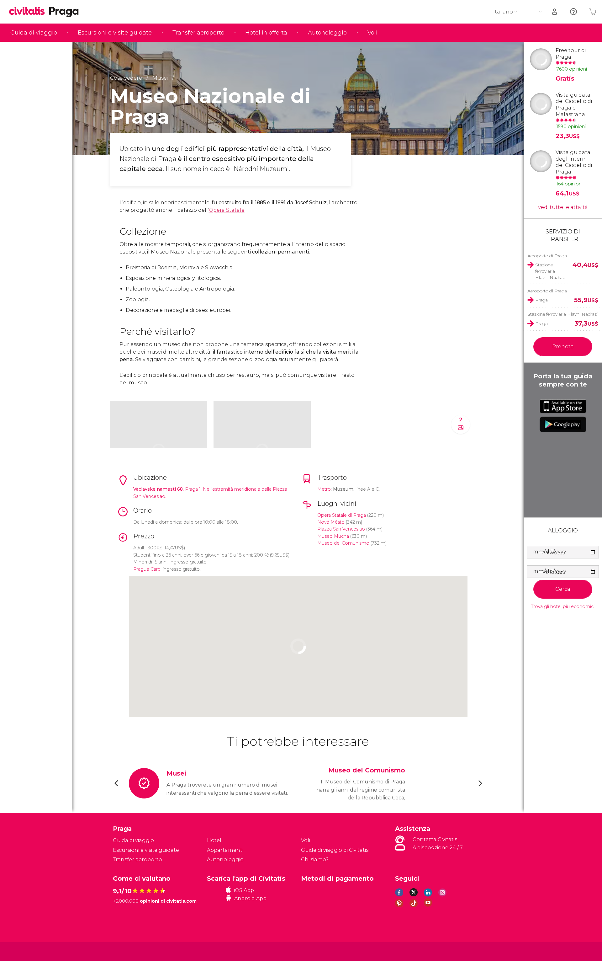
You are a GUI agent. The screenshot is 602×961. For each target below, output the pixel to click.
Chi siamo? (315, 859)
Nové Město (331, 522)
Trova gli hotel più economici (562, 606)
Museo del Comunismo (343, 543)
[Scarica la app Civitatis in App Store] (563, 406)
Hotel (214, 840)
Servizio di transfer (563, 235)
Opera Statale (227, 210)
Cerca (562, 589)
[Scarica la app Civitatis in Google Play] (563, 424)
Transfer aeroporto (198, 32)
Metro (324, 489)
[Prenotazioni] (555, 12)
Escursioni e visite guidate (115, 32)
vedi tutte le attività (563, 207)
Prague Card (147, 569)
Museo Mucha (333, 536)
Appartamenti (225, 850)
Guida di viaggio (33, 32)
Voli (372, 32)
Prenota (563, 347)
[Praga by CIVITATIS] (29, 11)
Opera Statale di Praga (341, 515)
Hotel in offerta (266, 32)
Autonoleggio (327, 32)
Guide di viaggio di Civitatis (334, 850)
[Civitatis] (129, 951)
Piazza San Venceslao (341, 529)
